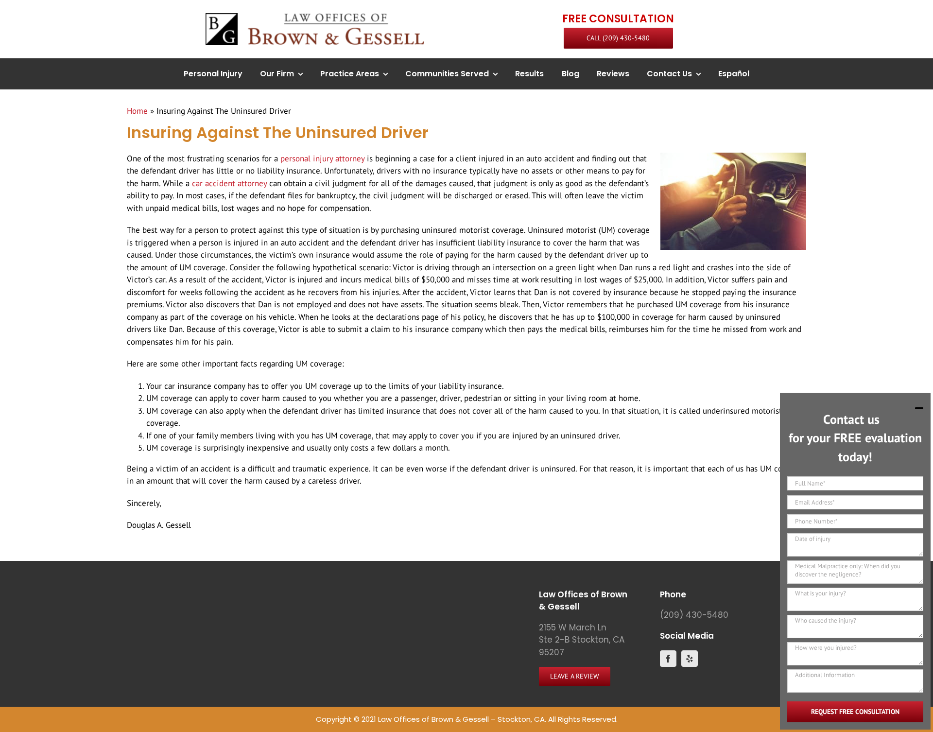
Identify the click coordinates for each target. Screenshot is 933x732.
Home (137, 110)
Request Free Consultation (855, 711)
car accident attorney (229, 183)
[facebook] (668, 658)
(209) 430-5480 (694, 615)
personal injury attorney (322, 158)
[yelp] (689, 658)
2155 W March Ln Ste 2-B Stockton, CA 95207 (581, 640)
